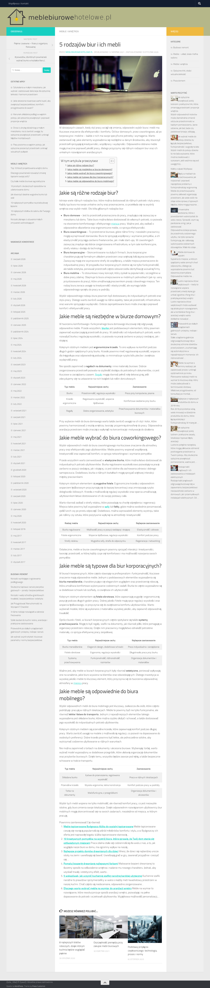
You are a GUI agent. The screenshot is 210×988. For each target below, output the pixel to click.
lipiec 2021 (18, 424)
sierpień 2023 (19, 364)
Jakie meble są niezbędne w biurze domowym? (89, 169)
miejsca (115, 223)
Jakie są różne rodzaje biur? (80, 165)
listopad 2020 (19, 476)
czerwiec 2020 (19, 509)
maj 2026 (17, 279)
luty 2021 (17, 456)
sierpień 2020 (19, 496)
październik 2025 (21, 318)
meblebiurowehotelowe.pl (79, 52)
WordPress (19, 986)
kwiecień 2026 (19, 285)
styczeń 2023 (19, 377)
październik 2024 (21, 331)
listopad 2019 (19, 529)
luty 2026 (17, 298)
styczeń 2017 (19, 562)
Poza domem (179, 80)
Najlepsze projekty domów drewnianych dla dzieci (91, 851)
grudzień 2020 (19, 470)
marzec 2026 (19, 292)
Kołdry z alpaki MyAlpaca (181, 169)
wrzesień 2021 (19, 410)
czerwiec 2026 (19, 272)
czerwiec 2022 (19, 384)
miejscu (77, 683)
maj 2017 (17, 535)
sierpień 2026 (19, 259)
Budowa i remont (181, 47)
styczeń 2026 (19, 305)
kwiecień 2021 (19, 443)
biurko (105, 328)
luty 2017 (17, 555)
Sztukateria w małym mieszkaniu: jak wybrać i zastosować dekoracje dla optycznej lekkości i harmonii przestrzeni (30, 91)
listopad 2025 (19, 312)
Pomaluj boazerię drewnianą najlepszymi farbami (91, 863)
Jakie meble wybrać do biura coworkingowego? (89, 173)
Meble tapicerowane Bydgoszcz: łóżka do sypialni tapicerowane (98, 826)
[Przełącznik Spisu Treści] (110, 161)
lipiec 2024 (18, 338)
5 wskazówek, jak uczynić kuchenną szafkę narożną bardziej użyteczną (103, 876)
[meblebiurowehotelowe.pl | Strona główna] (60, 17)
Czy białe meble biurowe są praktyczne (28, 181)
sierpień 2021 (19, 417)
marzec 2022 (19, 397)
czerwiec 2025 (19, 325)
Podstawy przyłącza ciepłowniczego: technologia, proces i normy (142, 950)
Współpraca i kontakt (18, 3)
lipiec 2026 (18, 265)
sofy (107, 506)
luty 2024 (17, 358)
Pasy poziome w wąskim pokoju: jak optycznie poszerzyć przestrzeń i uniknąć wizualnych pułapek (29, 148)
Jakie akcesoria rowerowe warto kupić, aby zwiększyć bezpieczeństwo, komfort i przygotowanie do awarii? (31, 104)
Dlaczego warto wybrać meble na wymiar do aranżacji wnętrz (98, 888)
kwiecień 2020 (19, 522)
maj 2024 (17, 345)
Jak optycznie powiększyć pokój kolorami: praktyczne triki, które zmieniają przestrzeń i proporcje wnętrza (185, 104)
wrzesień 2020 (19, 489)
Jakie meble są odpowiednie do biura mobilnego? (90, 181)
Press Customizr (38, 986)
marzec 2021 (19, 450)
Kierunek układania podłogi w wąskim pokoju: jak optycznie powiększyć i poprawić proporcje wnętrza (30, 118)
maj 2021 (17, 437)
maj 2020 (17, 516)
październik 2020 (21, 483)
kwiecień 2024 (19, 351)
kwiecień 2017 (19, 542)
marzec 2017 (19, 549)
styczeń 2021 (19, 463)
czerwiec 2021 (19, 430)
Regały (98, 374)
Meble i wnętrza (69, 31)
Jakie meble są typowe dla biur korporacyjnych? (90, 177)
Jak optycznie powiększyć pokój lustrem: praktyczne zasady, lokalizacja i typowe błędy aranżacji (183, 434)
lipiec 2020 (18, 503)
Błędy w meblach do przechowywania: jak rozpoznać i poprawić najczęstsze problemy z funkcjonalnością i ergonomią (184, 180)
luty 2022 (17, 404)
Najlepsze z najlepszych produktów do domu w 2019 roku (185, 402)
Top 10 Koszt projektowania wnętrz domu (29, 168)
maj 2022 (17, 391)
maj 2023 (17, 371)
